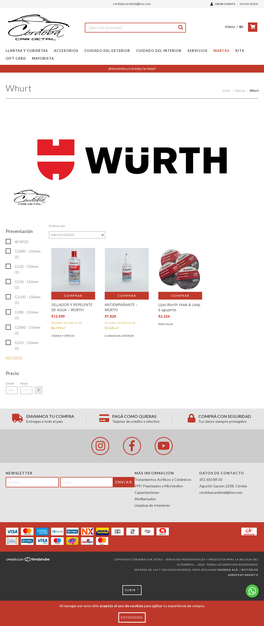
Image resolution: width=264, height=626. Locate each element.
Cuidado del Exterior (107, 51)
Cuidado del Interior (159, 51)
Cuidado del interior (119, 335)
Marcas (221, 51)
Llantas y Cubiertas (27, 51)
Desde (10, 383)
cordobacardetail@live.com (132, 4)
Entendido (132, 617)
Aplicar (39, 390)
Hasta (24, 383)
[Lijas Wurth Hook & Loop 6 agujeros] (180, 270)
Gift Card (16, 58)
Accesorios (66, 51)
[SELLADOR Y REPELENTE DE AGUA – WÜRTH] (73, 270)
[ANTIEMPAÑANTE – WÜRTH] (126, 270)
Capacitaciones (147, 492)
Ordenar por (57, 226)
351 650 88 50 (210, 479)
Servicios (197, 51)
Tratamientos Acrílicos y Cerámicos (163, 479)
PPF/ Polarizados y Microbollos (159, 486)
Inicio (226, 90)
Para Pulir (165, 324)
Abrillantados (145, 499)
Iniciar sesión (249, 3)
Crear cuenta (225, 3)
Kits (239, 51)
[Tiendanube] (28, 560)
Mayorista (43, 58)
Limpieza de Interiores (152, 505)
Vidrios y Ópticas (62, 335)
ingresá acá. (228, 569)
